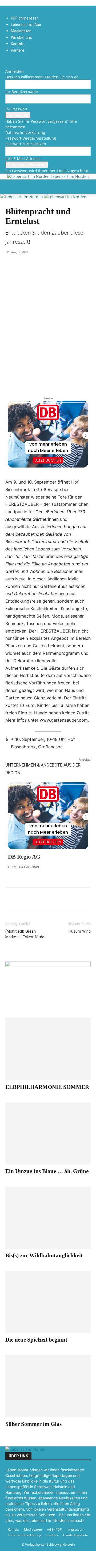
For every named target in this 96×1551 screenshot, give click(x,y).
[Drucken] (47, 898)
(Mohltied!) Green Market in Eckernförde (24, 934)
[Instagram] (10, 60)
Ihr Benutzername (21, 91)
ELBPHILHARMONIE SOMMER (47, 1087)
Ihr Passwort (16, 109)
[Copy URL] (59, 898)
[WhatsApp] (23, 898)
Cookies (52, 1535)
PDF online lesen (25, 18)
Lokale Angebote (75, 1535)
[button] (9, 186)
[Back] (6, 65)
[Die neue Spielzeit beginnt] (48, 1302)
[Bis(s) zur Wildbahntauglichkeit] (48, 1218)
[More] (72, 898)
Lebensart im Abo (26, 24)
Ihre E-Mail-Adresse (23, 158)
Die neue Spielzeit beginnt (36, 1339)
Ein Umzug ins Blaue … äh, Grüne (47, 1171)
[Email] (35, 898)
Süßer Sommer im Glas (33, 1424)
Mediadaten (21, 31)
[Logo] (22, 196)
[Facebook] (7, 60)
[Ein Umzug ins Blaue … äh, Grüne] (48, 1133)
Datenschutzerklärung (25, 132)
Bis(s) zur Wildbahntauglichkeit (44, 1255)
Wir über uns (21, 37)
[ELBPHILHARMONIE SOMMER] (48, 1049)
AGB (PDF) (54, 1529)
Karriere (17, 50)
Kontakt (18, 44)
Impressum (75, 1529)
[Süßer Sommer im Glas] (48, 1386)
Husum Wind (80, 931)
